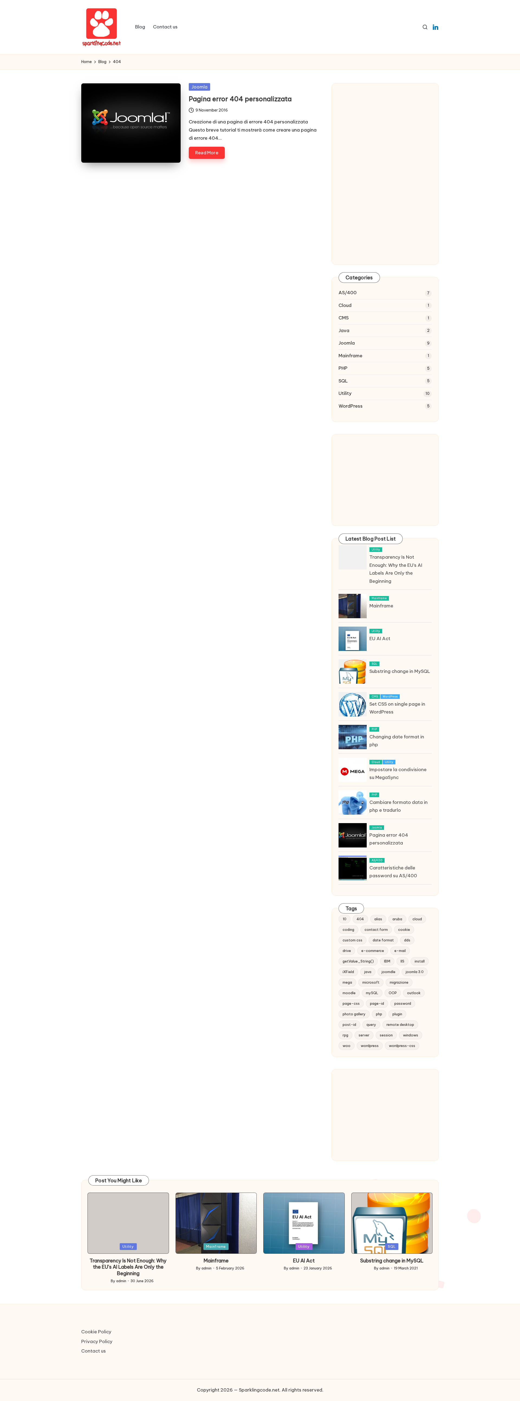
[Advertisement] (385, 136)
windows (410, 1035)
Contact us (93, 1351)
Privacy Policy (96, 1341)
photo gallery (354, 1014)
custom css (352, 940)
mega (347, 982)
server (364, 1035)
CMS (344, 318)
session (386, 1035)
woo (346, 1045)
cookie (404, 929)
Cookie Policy (96, 1332)
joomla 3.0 (415, 972)
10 (344, 919)
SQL (343, 381)
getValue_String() (358, 961)
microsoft (370, 982)
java (367, 972)
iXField (348, 972)
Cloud (345, 305)
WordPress (351, 406)
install (420, 961)
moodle (349, 993)
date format (383, 940)
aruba (397, 919)
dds (407, 940)
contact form (376, 929)
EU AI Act (379, 638)
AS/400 (348, 293)
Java (344, 330)
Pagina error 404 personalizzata (240, 99)
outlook (414, 993)
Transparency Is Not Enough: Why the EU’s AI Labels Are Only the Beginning (128, 1267)
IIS (402, 961)
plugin (397, 1014)
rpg (345, 1035)
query (371, 1024)
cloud (417, 919)
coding (348, 929)
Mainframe (350, 356)
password (402, 1003)
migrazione (399, 982)
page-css (351, 1003)
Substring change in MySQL (399, 671)
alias (378, 919)
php (379, 1014)
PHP (343, 368)
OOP (393, 993)
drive (347, 950)
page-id (377, 1003)
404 (360, 919)
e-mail (400, 950)
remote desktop (400, 1024)
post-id (349, 1024)
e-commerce (372, 950)
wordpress (370, 1045)
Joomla (199, 87)
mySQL (372, 993)
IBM (387, 961)
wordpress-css (402, 1045)
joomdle (388, 972)
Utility (345, 393)
